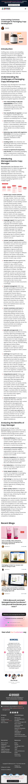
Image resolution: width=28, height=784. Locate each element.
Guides (16, 752)
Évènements (17, 754)
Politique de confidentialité (18, 766)
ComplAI (16, 730)
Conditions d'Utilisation (17, 708)
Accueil (2, 717)
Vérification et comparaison (18, 732)
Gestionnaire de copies (20, 734)
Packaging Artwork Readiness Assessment (6, 751)
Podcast (16, 744)
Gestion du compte (5, 746)
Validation (3, 747)
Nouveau (20, 729)
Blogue (16, 743)
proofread (21, 341)
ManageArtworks (5, 430)
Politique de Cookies (5, 767)
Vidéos (16, 747)
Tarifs (16, 749)
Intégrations (4, 744)
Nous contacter (4, 722)
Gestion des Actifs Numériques (19, 726)
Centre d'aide (18, 756)
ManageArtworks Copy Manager (10, 166)
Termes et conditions (6, 769)
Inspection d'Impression (20, 728)
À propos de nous (5, 719)
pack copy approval (16, 410)
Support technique (5, 749)
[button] (25, 8)
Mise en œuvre (4, 743)
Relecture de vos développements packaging (19, 719)
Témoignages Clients (19, 746)
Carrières (3, 721)
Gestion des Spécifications (21, 736)
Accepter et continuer (13, 781)
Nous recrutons (8, 720)
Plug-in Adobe (18, 723)
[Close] (20, 781)
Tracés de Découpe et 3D (20, 722)
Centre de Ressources (20, 751)
